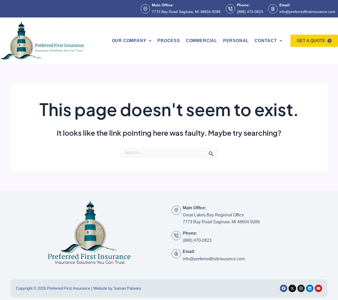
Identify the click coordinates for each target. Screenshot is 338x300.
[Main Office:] (145, 8)
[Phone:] (230, 8)
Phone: (243, 5)
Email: (284, 5)
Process (168, 40)
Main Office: (163, 5)
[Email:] (273, 8)
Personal (236, 40)
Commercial (201, 40)
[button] (132, 40)
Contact (266, 40)
